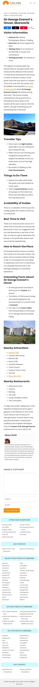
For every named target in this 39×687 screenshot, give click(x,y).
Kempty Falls (14, 353)
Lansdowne (7, 590)
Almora (5, 563)
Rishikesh (6, 587)
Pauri (4, 597)
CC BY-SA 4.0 (25, 342)
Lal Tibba (6, 527)
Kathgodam (25, 592)
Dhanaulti (24, 575)
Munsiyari (6, 600)
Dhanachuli (24, 597)
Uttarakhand (13, 13)
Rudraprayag (25, 580)
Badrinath (6, 575)
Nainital (5, 580)
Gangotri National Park (28, 611)
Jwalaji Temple (26, 532)
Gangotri (24, 573)
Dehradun (6, 566)
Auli (22, 563)
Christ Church (25, 525)
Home (5, 13)
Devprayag (24, 587)
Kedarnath (6, 573)
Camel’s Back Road (9, 532)
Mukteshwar (7, 592)
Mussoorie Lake (15, 376)
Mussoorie (22, 13)
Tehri (22, 583)
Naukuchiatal (7, 595)
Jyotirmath (24, 585)
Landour (23, 568)
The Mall (23, 534)
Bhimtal (23, 578)
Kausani (5, 570)
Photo (11, 133)
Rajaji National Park (27, 614)
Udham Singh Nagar (27, 570)
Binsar (23, 600)
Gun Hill (5, 534)
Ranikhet (6, 585)
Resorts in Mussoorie (27, 549)
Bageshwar (24, 590)
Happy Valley (7, 530)
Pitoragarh (6, 583)
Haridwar (6, 568)
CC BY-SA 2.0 (25, 133)
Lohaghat (24, 566)
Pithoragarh (7, 655)
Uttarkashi (24, 595)
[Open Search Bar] (31, 3)
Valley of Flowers (8, 650)
